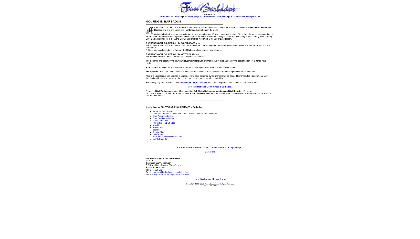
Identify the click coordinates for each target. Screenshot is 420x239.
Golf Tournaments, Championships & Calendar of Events (224, 17)
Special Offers (159, 132)
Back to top (210, 152)
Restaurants (158, 127)
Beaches (156, 130)
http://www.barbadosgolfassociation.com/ (172, 174)
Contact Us (213, 186)
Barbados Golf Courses (171, 17)
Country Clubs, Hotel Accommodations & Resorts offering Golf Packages (185, 114)
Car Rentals (158, 134)
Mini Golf (256, 17)
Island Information (160, 121)
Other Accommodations (163, 116)
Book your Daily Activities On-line (167, 137)
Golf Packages (190, 17)
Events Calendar (160, 139)
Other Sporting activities (163, 118)
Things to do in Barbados (164, 123)
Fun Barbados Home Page (210, 179)
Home (205, 186)
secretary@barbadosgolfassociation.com (170, 172)
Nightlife (156, 125)
